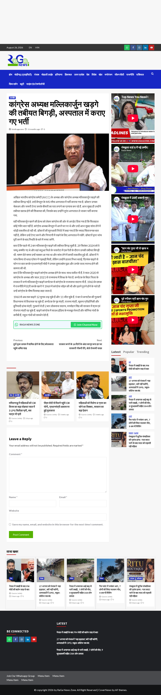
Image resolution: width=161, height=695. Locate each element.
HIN (37, 47)
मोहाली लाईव (47, 74)
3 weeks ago (64, 414)
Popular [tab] (128, 352)
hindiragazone (18, 129)
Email (63, 497)
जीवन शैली (119, 74)
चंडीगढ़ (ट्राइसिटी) (23, 74)
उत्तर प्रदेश (79, 74)
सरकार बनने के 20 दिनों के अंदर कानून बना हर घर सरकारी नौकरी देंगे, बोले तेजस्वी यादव (80, 344)
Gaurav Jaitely (16, 418)
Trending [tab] (143, 352)
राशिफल (140, 74)
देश (87, 74)
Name (13, 497)
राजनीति (130, 74)
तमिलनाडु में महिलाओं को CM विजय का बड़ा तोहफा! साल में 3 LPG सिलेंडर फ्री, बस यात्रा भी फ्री (22, 408)
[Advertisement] (80, 22)
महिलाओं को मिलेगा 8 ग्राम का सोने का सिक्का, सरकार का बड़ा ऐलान (92, 406)
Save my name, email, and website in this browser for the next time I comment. (57, 524)
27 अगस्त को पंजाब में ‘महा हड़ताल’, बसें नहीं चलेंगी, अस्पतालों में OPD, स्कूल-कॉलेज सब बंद (77, 641)
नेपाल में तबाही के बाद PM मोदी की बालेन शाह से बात (77, 632)
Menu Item (44, 675)
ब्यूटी (22, 84)
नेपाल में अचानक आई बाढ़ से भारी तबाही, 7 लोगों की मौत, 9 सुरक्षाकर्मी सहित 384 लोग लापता (80, 651)
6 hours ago (76, 603)
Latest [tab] (116, 352)
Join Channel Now (87, 324)
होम (10, 74)
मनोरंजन (108, 74)
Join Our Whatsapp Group (21, 675)
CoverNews (104, 689)
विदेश (94, 74)
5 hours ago (15, 596)
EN (30, 47)
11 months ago (34, 129)
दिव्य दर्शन (13, 84)
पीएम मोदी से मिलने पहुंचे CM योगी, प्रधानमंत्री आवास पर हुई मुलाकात (57, 406)
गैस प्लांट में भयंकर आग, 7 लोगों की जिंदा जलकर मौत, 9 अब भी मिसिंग (139, 423)
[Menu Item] (133, 47)
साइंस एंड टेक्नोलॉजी (35, 84)
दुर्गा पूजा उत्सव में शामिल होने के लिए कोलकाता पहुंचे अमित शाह (33, 344)
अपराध (131, 433)
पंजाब (36, 74)
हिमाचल (68, 74)
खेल (100, 74)
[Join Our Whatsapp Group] (127, 47)
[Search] (152, 74)
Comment (15, 454)
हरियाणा (58, 74)
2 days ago (29, 418)
